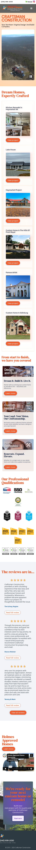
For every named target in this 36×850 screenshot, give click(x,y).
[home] (12, 8)
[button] (31, 8)
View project (13, 140)
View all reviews (18, 712)
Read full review (12, 612)
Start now (18, 818)
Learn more (10, 393)
